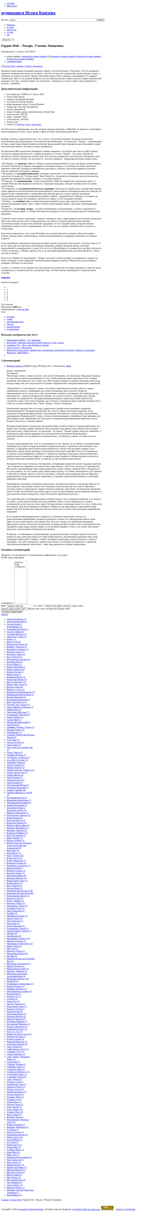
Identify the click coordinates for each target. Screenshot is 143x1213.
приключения (13, 327)
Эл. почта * (39, 606)
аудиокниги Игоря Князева (31, 1209)
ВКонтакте (12, 6)
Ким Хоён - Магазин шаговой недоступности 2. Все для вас (35, 342)
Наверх (4, 614)
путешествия (13, 329)
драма (9, 319)
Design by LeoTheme (125, 1209)
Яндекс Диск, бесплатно (29, 124)
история (10, 316)
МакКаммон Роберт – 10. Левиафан (24, 340)
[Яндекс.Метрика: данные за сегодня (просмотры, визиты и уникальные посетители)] (91, 1209)
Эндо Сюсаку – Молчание (19, 347)
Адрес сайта (77, 606)
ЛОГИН (11, 3)
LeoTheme (76, 1209)
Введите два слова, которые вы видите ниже (49, 608)
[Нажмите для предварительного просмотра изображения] (22, 66)
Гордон (10, 324)
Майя (68, 366)
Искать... (5, 20)
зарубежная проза (15, 322)
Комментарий (14, 61)
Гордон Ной (23, 309)
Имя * (4, 606)
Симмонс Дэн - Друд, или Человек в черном (28, 345)
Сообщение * (7, 603)
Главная (5, 1200)
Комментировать (15, 366)
